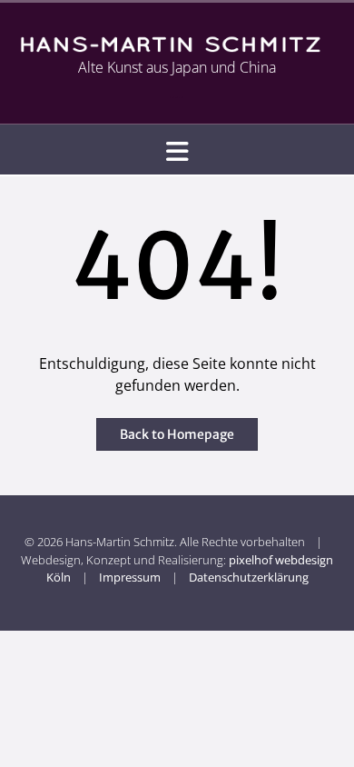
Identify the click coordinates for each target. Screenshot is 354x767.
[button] (177, 150)
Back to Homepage (177, 434)
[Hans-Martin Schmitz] (177, 44)
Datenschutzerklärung (249, 577)
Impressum (130, 577)
